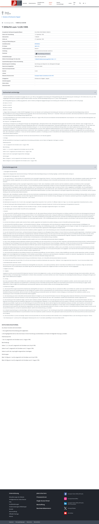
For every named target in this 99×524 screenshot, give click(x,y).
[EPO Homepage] (17, 3)
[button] (49, 92)
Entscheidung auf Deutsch (44, 53)
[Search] (80, 3)
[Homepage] (2, 22)
